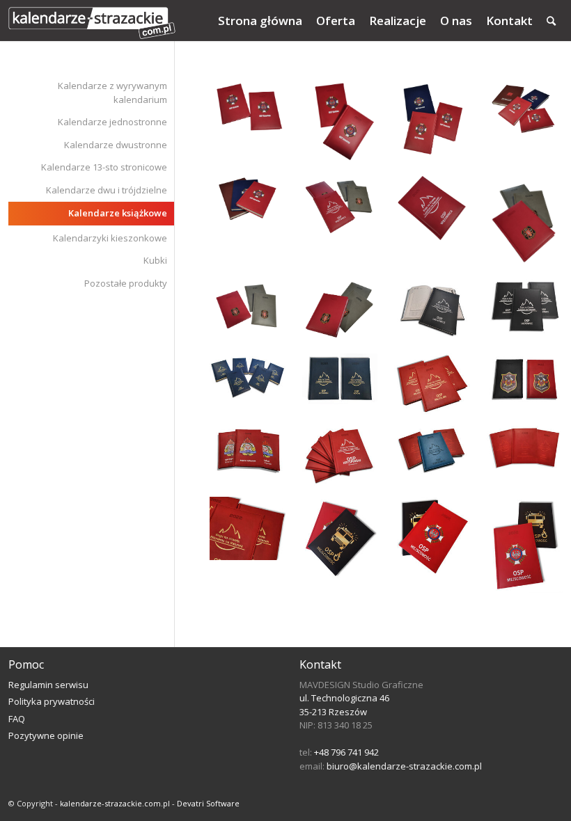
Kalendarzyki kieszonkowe (110, 238)
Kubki (155, 260)
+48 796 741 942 (346, 752)
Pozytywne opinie (46, 735)
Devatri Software (208, 803)
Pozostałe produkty (125, 283)
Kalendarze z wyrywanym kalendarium (112, 92)
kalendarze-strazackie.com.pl (115, 803)
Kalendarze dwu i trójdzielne (106, 190)
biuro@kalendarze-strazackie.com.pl (404, 766)
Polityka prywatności (51, 701)
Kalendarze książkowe (117, 213)
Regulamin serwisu (48, 684)
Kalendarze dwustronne (115, 144)
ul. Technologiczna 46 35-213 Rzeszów (344, 705)
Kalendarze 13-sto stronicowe (104, 167)
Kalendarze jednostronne (112, 121)
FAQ (16, 718)
